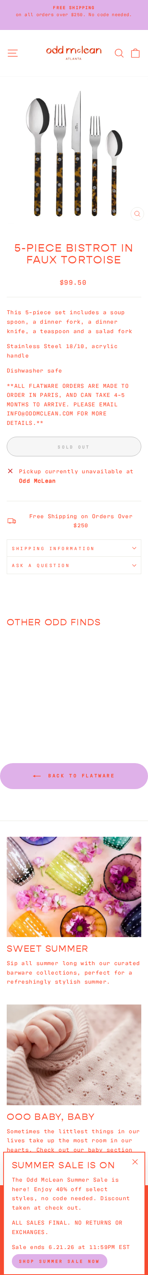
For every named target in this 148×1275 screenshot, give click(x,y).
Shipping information (53, 548)
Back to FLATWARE (79, 775)
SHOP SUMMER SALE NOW (59, 1261)
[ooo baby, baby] (74, 1054)
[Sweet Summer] (74, 887)
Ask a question (41, 565)
